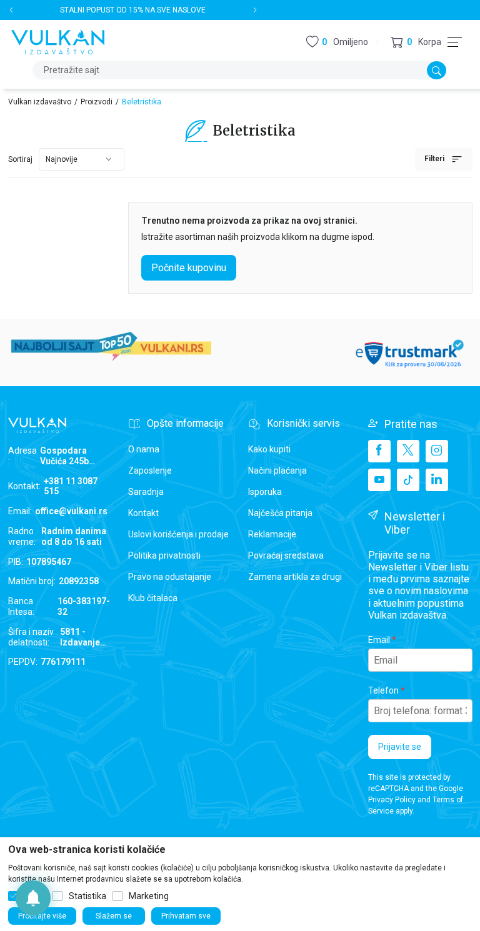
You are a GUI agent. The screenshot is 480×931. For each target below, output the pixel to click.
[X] (408, 451)
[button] (416, 42)
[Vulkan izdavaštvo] (58, 41)
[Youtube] (379, 480)
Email (379, 640)
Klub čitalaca (153, 598)
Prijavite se (399, 747)
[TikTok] (408, 480)
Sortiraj (20, 159)
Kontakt (143, 513)
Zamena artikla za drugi (295, 577)
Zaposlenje (150, 470)
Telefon (383, 690)
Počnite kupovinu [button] (188, 268)
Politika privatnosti (164, 555)
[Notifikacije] (33, 897)
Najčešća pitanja (280, 513)
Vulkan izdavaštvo (39, 101)
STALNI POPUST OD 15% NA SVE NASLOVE (133, 10)
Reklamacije (272, 534)
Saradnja (146, 492)
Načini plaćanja (277, 470)
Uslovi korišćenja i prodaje (178, 534)
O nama (143, 449)
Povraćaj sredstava (286, 555)
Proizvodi (96, 101)
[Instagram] (437, 451)
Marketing (149, 896)
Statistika (87, 896)
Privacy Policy (392, 799)
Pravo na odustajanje (169, 577)
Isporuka (265, 492)
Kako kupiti (269, 449)
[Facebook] (379, 451)
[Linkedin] (437, 480)
